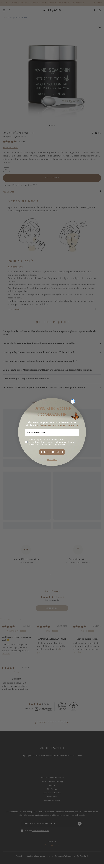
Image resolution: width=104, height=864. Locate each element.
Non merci (52, 459)
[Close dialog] (73, 401)
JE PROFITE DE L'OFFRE (52, 451)
